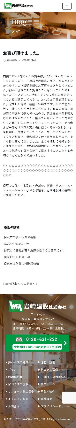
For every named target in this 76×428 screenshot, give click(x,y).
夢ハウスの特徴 (18, 362)
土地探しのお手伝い (54, 377)
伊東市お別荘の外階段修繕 (21, 263)
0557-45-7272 (28, 324)
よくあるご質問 (18, 399)
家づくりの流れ (18, 384)
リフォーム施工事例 (21, 391)
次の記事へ (28, 284)
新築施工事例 (49, 369)
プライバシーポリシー (55, 406)
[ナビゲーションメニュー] (67, 6)
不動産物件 (48, 391)
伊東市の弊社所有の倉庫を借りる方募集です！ (34, 250)
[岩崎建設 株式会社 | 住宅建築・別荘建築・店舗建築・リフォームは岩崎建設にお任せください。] (19, 6)
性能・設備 (48, 362)
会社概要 (46, 399)
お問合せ (14, 406)
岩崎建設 (12, 60)
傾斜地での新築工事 (17, 257)
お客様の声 (15, 377)
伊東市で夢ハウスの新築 (20, 237)
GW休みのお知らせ (16, 244)
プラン (12, 369)
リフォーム (48, 384)
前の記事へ (12, 284)
